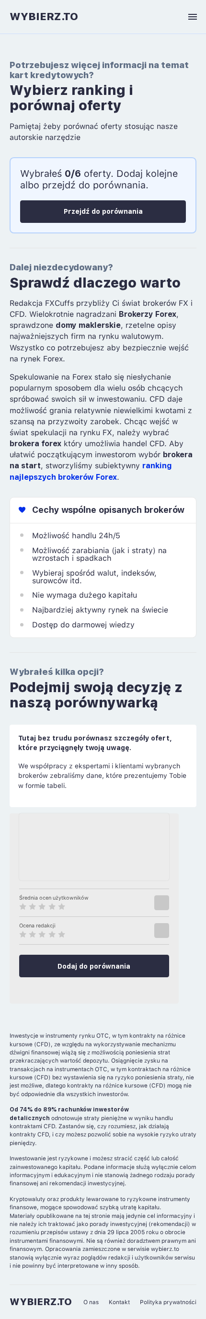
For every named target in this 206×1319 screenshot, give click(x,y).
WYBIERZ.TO (44, 16)
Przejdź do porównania (103, 211)
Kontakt (119, 1302)
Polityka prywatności (168, 1302)
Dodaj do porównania (93, 966)
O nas (91, 1302)
